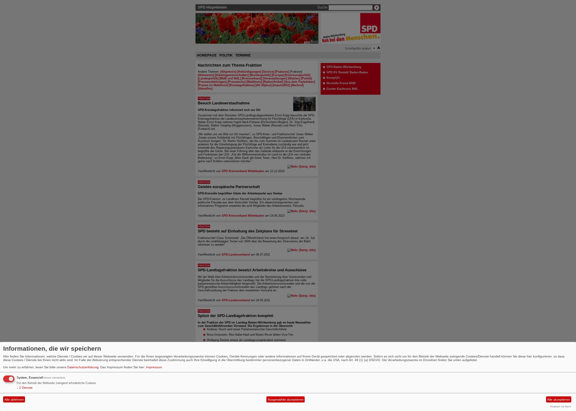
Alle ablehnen (14, 399)
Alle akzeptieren (558, 399)
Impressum (154, 367)
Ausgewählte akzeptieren (286, 399)
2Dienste (25, 387)
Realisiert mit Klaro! (560, 406)
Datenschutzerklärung (83, 367)
